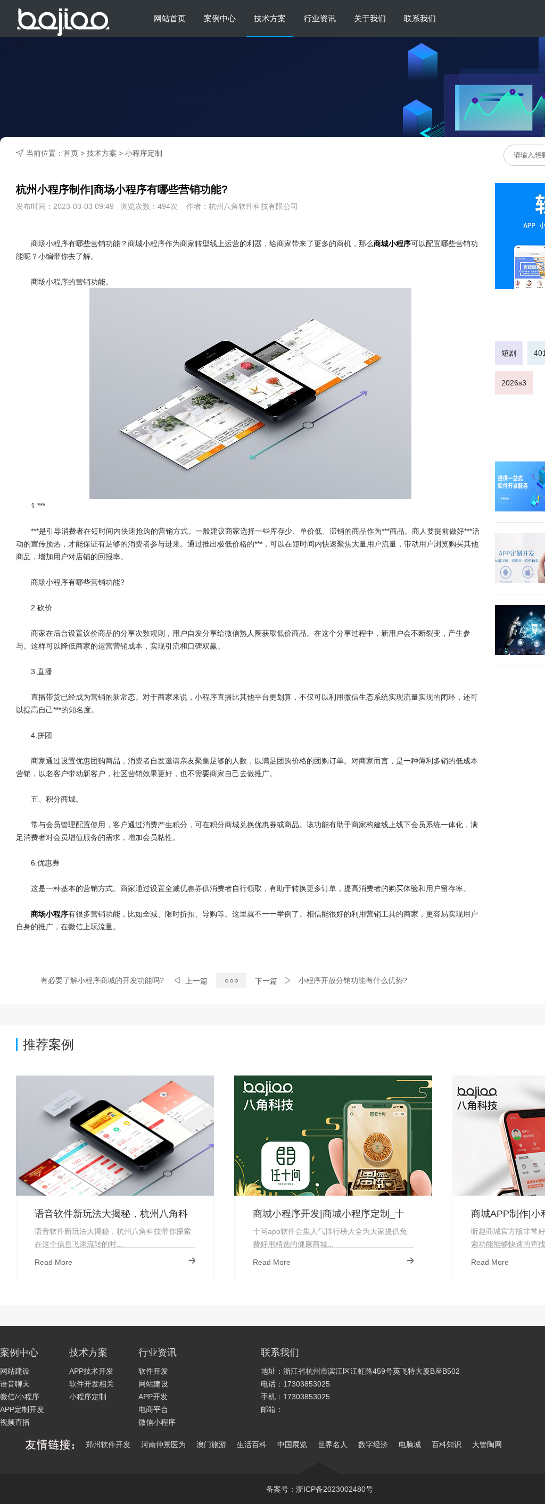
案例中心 (220, 18)
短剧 (508, 353)
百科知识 (446, 1444)
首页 (70, 153)
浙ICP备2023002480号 (334, 1489)
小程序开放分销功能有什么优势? (353, 980)
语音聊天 (15, 1384)
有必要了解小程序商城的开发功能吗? (102, 980)
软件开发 (153, 1371)
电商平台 (153, 1409)
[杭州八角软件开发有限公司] (63, 18)
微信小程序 (157, 1422)
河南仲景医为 (163, 1444)
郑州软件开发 (108, 1444)
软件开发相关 (91, 1384)
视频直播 (15, 1422)
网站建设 (15, 1371)
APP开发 (153, 1396)
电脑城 (410, 1444)
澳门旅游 (211, 1444)
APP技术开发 (91, 1371)
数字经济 (373, 1444)
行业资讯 (320, 18)
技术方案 (270, 18)
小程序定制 (143, 153)
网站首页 (170, 18)
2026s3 (513, 383)
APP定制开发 (22, 1409)
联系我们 (420, 18)
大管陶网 (487, 1444)
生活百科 (252, 1444)
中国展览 (292, 1444)
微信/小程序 (19, 1396)
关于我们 (370, 18)
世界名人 (333, 1444)
